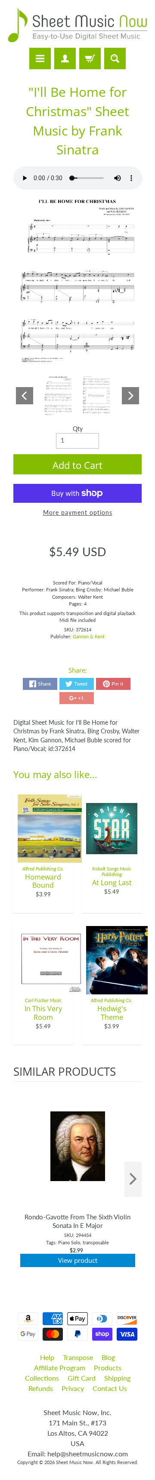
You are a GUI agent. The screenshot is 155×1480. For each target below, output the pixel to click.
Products (107, 1367)
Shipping (117, 1378)
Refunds (40, 1388)
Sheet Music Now (74, 1462)
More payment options (77, 512)
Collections (42, 1378)
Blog (108, 1357)
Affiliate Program (59, 1367)
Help (47, 1357)
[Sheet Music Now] (77, 25)
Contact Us (110, 1388)
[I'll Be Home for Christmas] (58, 396)
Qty (78, 428)
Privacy (73, 1388)
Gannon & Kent (89, 636)
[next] (133, 1179)
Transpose (78, 1357)
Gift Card (82, 1378)
